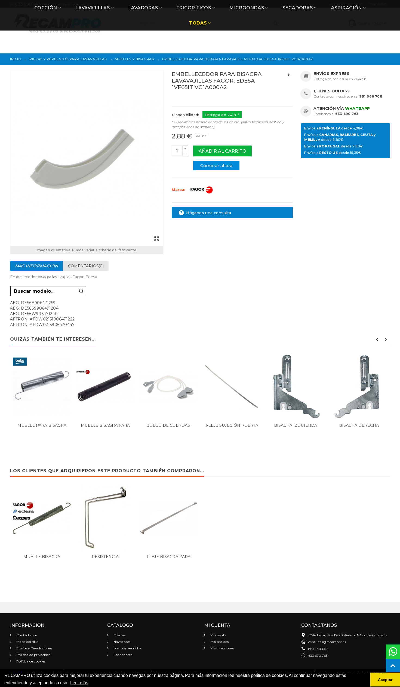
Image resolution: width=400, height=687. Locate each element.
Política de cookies (30, 661)
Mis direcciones (222, 648)
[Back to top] (393, 666)
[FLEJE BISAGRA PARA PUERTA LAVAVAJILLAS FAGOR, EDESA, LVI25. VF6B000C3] (169, 518)
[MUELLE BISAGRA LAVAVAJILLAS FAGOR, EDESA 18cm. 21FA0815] (42, 518)
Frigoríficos (193, 7)
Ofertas (119, 635)
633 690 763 (347, 114)
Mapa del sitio (27, 642)
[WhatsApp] (393, 651)
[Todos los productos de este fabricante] (201, 189)
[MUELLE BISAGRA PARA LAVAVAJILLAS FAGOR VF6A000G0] (105, 386)
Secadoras (297, 7)
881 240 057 (318, 649)
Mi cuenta (218, 635)
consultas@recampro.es (327, 642)
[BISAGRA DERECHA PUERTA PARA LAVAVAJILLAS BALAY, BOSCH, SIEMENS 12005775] (359, 386)
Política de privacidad (33, 655)
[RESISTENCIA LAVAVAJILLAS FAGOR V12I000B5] (105, 518)
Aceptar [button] (385, 679)
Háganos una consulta (208, 212)
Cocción (45, 7)
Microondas (246, 7)
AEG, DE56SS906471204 (34, 308)
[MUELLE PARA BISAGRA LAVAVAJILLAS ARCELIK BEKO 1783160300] (42, 386)
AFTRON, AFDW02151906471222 (42, 319)
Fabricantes (122, 655)
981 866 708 (371, 96)
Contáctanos (26, 635)
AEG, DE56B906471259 (33, 302)
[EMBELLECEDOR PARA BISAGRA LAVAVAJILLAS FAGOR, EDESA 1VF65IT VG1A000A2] (86, 158)
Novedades (122, 642)
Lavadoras (143, 7)
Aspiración (346, 7)
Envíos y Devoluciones (34, 648)
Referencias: (184, 99)
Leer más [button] (79, 682)
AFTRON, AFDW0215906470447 (42, 324)
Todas (198, 23)
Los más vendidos (127, 648)
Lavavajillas (92, 7)
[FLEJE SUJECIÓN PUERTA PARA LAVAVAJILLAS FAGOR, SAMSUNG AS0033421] (232, 386)
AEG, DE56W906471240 (34, 313)
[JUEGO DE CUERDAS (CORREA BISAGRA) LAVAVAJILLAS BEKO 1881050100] (169, 386)
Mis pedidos (219, 642)
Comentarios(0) (86, 266)
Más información (36, 265)
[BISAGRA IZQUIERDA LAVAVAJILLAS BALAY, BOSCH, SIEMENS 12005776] (295, 386)
